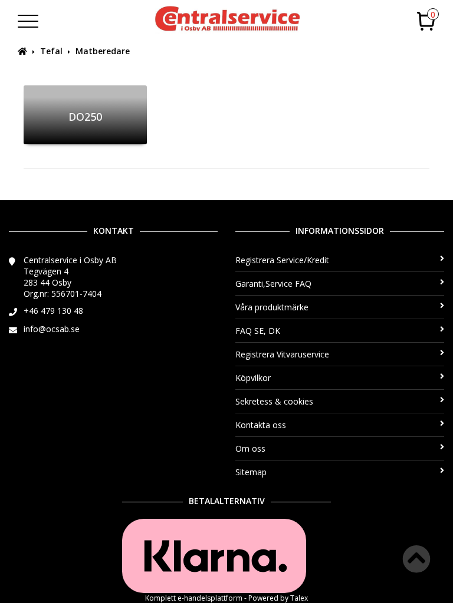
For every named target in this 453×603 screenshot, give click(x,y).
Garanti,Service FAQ (273, 283)
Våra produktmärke (271, 307)
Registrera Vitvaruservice (282, 354)
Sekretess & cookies (274, 401)
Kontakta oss (260, 424)
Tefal (51, 51)
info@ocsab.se (52, 328)
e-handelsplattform (210, 598)
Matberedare (103, 51)
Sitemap (251, 472)
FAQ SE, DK (257, 330)
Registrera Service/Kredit (282, 260)
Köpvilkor (253, 377)
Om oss (250, 448)
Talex (299, 598)
